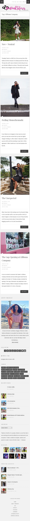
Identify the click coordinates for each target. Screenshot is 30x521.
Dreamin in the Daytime (12, 482)
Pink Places (4, 375)
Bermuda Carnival (15, 515)
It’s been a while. (11, 387)
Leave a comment (7, 51)
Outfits (21, 373)
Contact (15, 507)
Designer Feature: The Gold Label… (14, 475)
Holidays (15, 369)
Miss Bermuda (10, 371)
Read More (24, 73)
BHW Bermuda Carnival (7, 369)
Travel (15, 378)
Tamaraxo (5, 49)
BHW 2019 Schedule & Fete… (13, 408)
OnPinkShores (24, 371)
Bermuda (4, 367)
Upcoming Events (15, 513)
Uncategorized (21, 378)
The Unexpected (9, 198)
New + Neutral (8, 44)
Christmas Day (10, 489)
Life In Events (21, 369)
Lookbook (15, 511)
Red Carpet (10, 375)
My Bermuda (17, 371)
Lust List (4, 371)
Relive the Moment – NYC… (13, 468)
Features (15, 509)
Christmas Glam (10, 394)
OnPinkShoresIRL (5, 373)
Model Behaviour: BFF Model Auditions (15, 415)
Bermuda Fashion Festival (12, 367)
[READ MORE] (15, 342)
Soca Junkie (17, 375)
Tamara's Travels (24, 375)
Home (15, 501)
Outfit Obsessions (14, 373)
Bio (15, 505)
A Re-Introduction (11, 401)
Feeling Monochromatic (12, 120)
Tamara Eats (4, 378)
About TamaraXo (15, 503)
